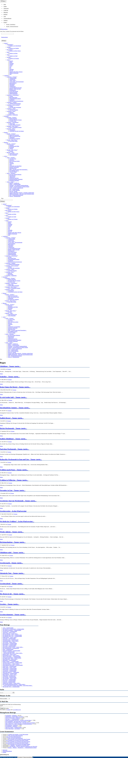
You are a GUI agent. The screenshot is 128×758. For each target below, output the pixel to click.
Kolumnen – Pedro (11, 128)
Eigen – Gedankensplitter (8, 649)
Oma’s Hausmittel (13, 154)
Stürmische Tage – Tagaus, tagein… (12, 573)
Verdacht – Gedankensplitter (9, 651)
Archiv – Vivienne (10, 157)
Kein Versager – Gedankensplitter (10, 643)
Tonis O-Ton (12, 123)
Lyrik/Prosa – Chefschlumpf (13, 95)
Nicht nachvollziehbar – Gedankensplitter (11, 650)
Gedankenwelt (12, 86)
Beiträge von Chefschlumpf (15, 45)
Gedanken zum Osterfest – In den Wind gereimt (18, 734)
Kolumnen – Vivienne (11, 117)
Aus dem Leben (12, 158)
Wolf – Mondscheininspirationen (16, 195)
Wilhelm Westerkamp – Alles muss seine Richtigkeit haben (21, 193)
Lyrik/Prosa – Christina (11, 102)
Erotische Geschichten (14, 167)
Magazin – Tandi (10, 152)
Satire (10, 164)
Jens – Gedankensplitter (14, 189)
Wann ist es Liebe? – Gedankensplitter (13, 727)
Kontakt (5, 22)
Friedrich (11, 64)
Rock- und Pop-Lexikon (14, 161)
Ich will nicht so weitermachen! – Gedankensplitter (13, 629)
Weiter (1, 373)
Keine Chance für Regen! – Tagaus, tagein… (15, 387)
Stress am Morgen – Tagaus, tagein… (10, 633)
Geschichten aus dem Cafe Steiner (16, 131)
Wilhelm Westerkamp (13, 73)
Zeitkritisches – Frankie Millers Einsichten (14, 716)
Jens (10, 67)
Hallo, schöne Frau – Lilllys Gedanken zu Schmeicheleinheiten (18, 723)
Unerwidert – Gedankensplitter (9, 638)
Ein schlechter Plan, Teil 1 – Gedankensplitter (12, 636)
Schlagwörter (6, 8)
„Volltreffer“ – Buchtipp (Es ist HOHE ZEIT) (19, 745)
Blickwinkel (11, 113)
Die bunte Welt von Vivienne (15, 119)
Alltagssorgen (12, 176)
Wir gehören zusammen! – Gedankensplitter (12, 630)
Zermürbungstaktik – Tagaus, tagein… (11, 641)
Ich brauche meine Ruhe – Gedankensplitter (12, 657)
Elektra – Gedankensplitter (15, 184)
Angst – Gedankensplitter (8, 627)
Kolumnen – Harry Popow (12, 126)
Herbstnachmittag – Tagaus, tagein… (12, 542)
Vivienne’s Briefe (13, 172)
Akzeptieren (20, 757)
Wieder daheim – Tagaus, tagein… (12, 532)
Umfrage (11, 148)
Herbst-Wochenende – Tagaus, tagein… (13, 428)
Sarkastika (11, 69)
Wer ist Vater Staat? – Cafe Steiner (12, 728)
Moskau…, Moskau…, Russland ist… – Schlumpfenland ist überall (22, 747)
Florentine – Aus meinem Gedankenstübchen (18, 185)
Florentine (11, 63)
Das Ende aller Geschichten (15, 107)
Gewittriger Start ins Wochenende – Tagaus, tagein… (18, 501)
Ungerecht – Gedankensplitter (9, 681)
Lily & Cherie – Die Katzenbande (16, 81)
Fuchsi (10, 65)
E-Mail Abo (6, 10)
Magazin (6, 142)
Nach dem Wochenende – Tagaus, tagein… (14, 449)
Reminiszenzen (12, 90)
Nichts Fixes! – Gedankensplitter (9, 666)
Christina (8, 47)
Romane (6, 132)
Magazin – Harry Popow (12, 150)
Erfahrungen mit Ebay (14, 178)
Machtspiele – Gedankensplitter (9, 660)
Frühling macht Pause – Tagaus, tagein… (14, 470)
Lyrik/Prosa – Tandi (11, 108)
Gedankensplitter (12, 78)
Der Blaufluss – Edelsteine (11, 715)
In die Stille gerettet (13, 141)
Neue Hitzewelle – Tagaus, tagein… (10, 659)
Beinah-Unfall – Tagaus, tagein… (10, 654)
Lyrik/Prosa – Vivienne (11, 76)
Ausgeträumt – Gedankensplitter (9, 671)
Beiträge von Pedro (13, 53)
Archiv (8, 59)
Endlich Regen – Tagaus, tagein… (10, 637)
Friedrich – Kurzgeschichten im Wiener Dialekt (19, 186)
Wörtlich (11, 106)
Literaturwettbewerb (7, 18)
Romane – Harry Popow (12, 139)
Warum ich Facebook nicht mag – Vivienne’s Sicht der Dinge (18, 720)
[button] (0, 756)
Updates (5, 6)
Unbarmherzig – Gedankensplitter (10, 673)
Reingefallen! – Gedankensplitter (10, 644)
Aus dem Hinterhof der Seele (15, 87)
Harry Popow (9, 49)
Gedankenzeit (12, 79)
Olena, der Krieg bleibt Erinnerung (15, 735)
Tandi (8, 54)
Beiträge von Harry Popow (15, 50)
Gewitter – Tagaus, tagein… (9, 604)
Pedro (8, 52)
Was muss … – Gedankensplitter (12, 719)
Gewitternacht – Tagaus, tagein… (11, 563)
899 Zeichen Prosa (13, 97)
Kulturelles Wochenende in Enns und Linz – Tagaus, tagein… (21, 459)
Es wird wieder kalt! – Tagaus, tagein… (13, 397)
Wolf (10, 74)
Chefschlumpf (10, 44)
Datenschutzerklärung (7, 751)
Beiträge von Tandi (13, 55)
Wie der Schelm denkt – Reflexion (12, 717)
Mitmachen (6, 12)
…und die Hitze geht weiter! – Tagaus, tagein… (13, 653)
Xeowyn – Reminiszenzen (14, 196)
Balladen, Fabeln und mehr (15, 88)
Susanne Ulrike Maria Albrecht (15, 71)
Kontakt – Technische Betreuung (12, 26)
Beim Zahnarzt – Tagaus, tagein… (10, 674)
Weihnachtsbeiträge (13, 93)
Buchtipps (5, 14)
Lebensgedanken (12, 82)
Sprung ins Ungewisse (14, 135)
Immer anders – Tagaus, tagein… (10, 667)
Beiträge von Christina (14, 48)
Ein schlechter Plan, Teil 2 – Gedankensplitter (12, 635)
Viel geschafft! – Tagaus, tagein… (10, 678)
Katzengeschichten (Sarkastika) (16, 179)
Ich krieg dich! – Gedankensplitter (10, 631)
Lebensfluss (11, 85)
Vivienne (8, 57)
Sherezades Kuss (12, 168)
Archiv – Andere (10, 181)
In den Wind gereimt (13, 91)
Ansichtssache (12, 129)
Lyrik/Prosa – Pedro (11, 111)
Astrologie (11, 163)
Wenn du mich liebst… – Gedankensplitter (12, 656)
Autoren (5, 43)
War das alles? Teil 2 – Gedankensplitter (11, 686)
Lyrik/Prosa (6, 75)
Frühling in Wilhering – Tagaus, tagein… (14, 480)
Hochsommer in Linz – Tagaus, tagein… (11, 655)
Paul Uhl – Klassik (13, 191)
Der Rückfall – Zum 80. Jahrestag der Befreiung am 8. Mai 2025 (23, 746)
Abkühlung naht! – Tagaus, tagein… (12, 552)
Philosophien (12, 84)
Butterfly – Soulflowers (14, 183)
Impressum (5, 750)
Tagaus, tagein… (12, 80)
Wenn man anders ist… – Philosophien (11, 672)
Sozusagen (11, 160)
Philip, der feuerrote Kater (14, 136)
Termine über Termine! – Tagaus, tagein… (12, 683)
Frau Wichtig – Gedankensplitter (9, 677)
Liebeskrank (12, 137)
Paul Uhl (11, 70)
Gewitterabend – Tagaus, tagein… (11, 583)
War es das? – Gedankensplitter (9, 645)
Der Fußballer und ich (14, 170)
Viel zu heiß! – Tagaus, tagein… (9, 642)
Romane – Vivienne (11, 133)
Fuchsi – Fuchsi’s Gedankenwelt (16, 187)
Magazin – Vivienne (11, 143)
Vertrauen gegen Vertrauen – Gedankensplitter (12, 662)
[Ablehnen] (33, 757)
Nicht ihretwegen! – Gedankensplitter (10, 639)
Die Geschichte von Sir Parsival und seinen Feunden (19, 739)
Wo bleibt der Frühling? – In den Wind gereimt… (17, 521)
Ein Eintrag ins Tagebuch (14, 138)
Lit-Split (11, 96)
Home (5, 4)
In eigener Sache (12, 121)
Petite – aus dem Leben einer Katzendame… (18, 169)
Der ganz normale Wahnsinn (15, 174)
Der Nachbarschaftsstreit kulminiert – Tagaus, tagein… (14, 684)
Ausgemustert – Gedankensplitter (10, 668)
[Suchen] (14, 692)
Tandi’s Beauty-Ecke (13, 153)
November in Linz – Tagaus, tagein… (12, 490)
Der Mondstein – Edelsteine (11, 726)
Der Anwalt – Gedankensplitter (9, 679)
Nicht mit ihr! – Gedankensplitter (10, 669)
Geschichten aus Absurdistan (15, 166)
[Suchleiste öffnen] (2, 198)
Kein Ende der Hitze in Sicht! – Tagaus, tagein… (13, 647)
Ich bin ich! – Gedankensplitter (9, 680)
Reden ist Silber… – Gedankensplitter (11, 661)
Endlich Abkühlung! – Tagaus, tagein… (13, 439)
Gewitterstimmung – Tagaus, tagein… (13, 614)
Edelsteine (11, 145)
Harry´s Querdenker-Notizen (15, 127)
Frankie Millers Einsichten (14, 124)
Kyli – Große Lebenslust (14, 190)
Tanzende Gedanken (13, 109)
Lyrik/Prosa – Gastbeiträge (12, 114)
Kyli (10, 68)
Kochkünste (11, 99)
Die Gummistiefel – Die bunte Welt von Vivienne (15, 721)
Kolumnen (6, 116)
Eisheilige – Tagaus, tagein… (10, 376)
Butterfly (11, 61)
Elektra (10, 62)
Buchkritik (11, 147)
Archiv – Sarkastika (11, 173)
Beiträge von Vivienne (14, 58)
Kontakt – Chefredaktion (10, 24)
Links (5, 16)
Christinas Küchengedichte (15, 103)
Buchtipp (11, 151)
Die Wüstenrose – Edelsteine (11, 725)
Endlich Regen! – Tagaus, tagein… (12, 418)
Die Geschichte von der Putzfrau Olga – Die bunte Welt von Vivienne (20, 722)
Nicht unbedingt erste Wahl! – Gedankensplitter (13, 665)
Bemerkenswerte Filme (14, 146)
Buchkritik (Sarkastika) (14, 180)
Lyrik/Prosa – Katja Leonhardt (13, 105)
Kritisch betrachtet (13, 118)
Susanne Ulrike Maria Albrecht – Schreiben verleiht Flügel (21, 192)
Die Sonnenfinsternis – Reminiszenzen (11, 648)
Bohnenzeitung (4, 37)
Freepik (8, 709)
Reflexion (11, 112)
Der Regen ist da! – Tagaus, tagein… (12, 594)
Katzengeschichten (13, 92)
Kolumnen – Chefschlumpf (12, 122)
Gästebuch (5, 20)
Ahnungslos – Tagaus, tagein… (9, 632)
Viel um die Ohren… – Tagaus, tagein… (11, 663)
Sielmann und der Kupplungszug (16, 101)
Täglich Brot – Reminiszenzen (9, 675)
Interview (11, 162)
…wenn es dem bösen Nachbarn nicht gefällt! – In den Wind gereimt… (18, 685)
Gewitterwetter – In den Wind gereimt (13, 511)
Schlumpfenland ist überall (15, 98)
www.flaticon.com (17, 709)
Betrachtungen (12, 175)
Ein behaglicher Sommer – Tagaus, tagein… (15, 408)
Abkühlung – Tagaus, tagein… (10, 366)
